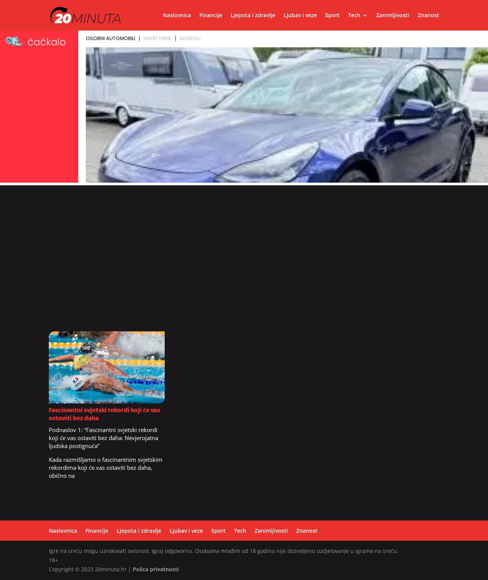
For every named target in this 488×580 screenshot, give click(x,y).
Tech (354, 16)
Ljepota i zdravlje (253, 16)
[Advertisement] (244, 262)
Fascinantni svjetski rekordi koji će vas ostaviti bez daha (104, 414)
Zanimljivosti (392, 16)
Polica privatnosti (156, 569)
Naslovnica (177, 16)
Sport (332, 16)
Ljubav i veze (300, 16)
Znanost (428, 16)
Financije (210, 16)
